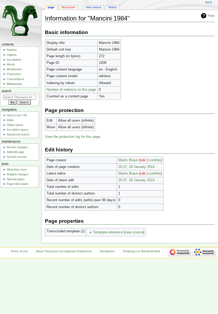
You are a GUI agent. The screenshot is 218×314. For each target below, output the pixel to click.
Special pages (16, 179)
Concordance (15, 79)
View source (93, 7)
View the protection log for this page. (73, 137)
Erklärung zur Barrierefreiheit (141, 251)
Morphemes (14, 69)
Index (10, 120)
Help (211, 16)
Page (51, 7)
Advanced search (18, 134)
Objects (12, 54)
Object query (15, 124)
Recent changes (17, 147)
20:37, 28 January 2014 (136, 167)
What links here (17, 169)
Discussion (68, 7)
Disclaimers (107, 251)
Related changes (17, 174)
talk (143, 160)
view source (134, 232)
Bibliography (14, 83)
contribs (155, 160)
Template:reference (108, 232)
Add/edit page (15, 152)
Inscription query (17, 129)
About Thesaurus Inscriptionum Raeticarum (64, 251)
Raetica (11, 49)
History (112, 7)
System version (17, 156)
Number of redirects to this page (71, 90)
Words (11, 64)
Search (6, 91)
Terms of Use (19, 251)
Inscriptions (14, 59)
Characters (14, 74)
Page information (17, 183)
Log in (208, 2)
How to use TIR (17, 115)
